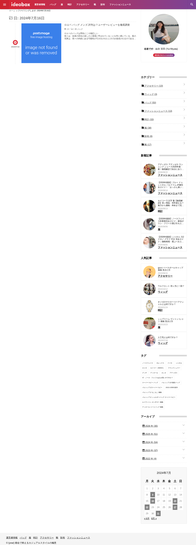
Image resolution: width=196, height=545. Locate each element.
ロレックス (160, 363)
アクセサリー (82, 4)
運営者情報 (39, 4)
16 (152, 501)
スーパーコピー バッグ (150, 382)
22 (147, 507)
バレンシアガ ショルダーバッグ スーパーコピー (158, 397)
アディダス (173, 373)
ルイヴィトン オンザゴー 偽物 (152, 402)
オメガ (144, 368)
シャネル (179, 363)
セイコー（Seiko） (157, 368)
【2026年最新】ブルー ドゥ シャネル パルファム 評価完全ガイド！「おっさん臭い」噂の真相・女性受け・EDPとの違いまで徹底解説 (171, 184)
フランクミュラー (174, 368)
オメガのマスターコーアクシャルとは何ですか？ (171, 303)
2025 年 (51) (151, 434)
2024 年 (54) (151, 442)
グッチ (144, 373)
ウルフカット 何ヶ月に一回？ (171, 286)
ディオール (154, 373)
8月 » (154, 518)
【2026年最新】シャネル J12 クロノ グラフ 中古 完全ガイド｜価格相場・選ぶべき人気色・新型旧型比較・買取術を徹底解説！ (171, 239)
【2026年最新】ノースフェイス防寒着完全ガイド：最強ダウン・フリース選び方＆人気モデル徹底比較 (171, 221)
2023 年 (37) (151, 450)
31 (158, 513)
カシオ (164, 373)
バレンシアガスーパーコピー (152, 387)
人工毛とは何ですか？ (168, 337)
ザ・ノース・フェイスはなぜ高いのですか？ (157, 378)
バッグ (53, 4)
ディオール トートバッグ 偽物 (152, 407)
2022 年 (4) (150, 458)
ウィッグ (150, 94)
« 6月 (146, 518)
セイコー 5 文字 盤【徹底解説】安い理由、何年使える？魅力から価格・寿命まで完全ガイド (171, 203)
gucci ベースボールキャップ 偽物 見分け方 (170, 269)
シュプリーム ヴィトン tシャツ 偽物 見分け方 (171, 320)
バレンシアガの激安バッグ (171, 382)
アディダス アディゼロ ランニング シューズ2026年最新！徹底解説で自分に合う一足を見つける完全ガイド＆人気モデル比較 (171, 166)
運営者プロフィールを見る (164, 55)
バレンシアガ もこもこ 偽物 (152, 392)
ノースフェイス (147, 363)
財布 (103, 4)
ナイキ (170, 363)
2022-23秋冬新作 (172, 387)
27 (175, 507)
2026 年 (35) (151, 426)
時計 (70, 4)
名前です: (149, 49)
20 (175, 501)
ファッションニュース (120, 4)
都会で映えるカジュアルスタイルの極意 (20, 4)
